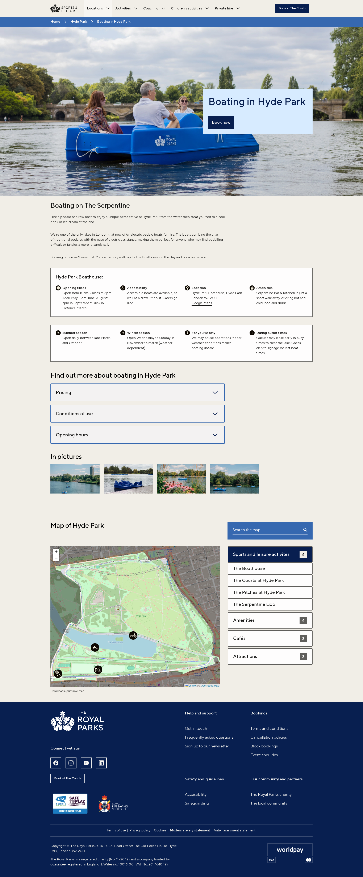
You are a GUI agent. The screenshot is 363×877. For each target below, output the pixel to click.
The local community (268, 803)
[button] (75, 478)
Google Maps (202, 303)
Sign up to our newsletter (207, 746)
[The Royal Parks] (77, 721)
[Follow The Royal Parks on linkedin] (101, 763)
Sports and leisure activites (269, 554)
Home (55, 22)
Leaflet (192, 685)
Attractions (269, 656)
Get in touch (196, 728)
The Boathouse (249, 568)
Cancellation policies (268, 737)
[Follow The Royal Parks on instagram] (71, 763)
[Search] (305, 530)
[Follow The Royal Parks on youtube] (86, 763)
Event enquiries (264, 755)
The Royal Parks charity (271, 794)
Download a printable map (67, 691)
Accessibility (195, 794)
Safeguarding (197, 803)
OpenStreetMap (210, 685)
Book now (221, 122)
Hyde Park (78, 22)
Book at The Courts (292, 8)
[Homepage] (63, 8)
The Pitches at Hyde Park (259, 592)
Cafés (269, 638)
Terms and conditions (269, 728)
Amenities (269, 620)
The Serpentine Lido (254, 604)
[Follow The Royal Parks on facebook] (55, 763)
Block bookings (264, 746)
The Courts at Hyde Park (258, 580)
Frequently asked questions (209, 737)
